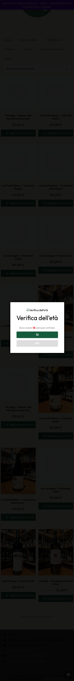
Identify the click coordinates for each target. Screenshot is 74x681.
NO (37, 343)
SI (37, 334)
